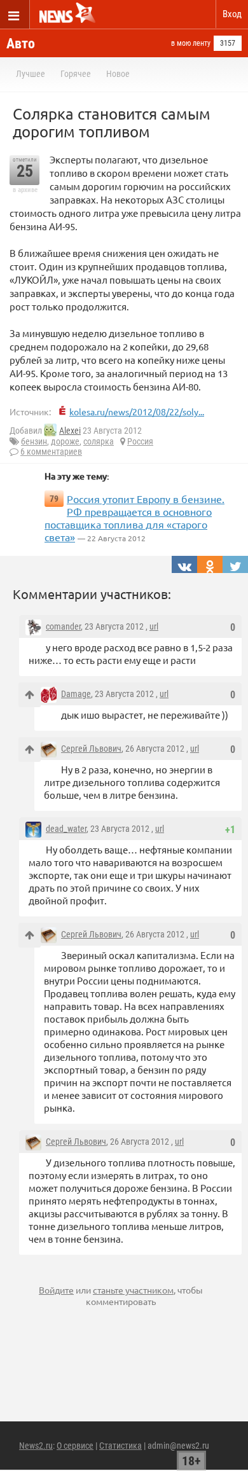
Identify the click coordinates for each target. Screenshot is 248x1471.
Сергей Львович (91, 748)
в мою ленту (190, 43)
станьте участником (133, 1289)
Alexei (70, 430)
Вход (232, 14)
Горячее (75, 74)
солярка (98, 441)
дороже (65, 441)
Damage (76, 694)
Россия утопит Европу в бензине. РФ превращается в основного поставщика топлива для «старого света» (134, 517)
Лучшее (30, 74)
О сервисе (75, 1445)
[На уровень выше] (29, 694)
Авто (20, 44)
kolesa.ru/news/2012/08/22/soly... (136, 411)
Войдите (56, 1289)
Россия (140, 441)
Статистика (120, 1445)
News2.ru (36, 1445)
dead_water (66, 829)
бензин (34, 441)
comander (63, 626)
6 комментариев (51, 451)
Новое (118, 74)
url (153, 626)
